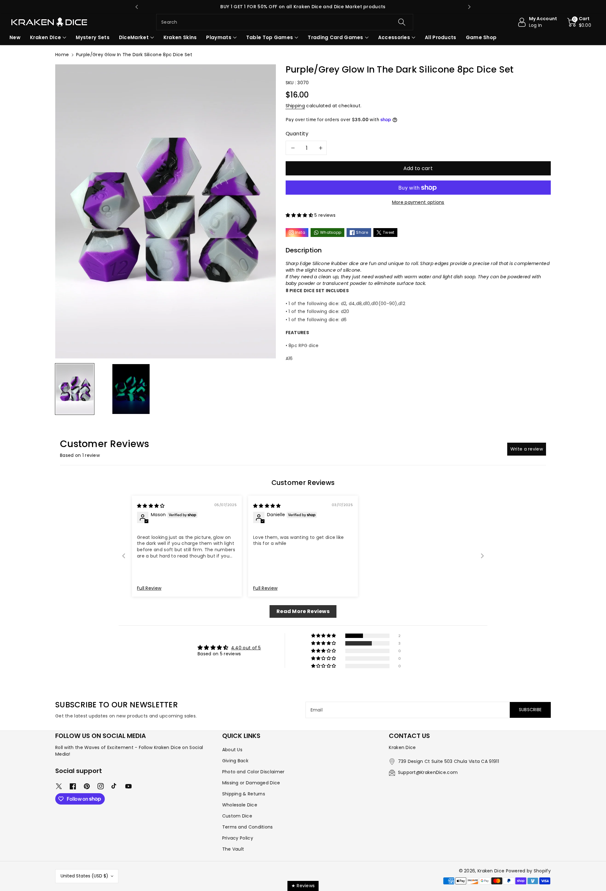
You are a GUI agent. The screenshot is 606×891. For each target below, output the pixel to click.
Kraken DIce (45, 37)
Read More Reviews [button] (303, 611)
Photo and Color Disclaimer (253, 772)
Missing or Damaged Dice (251, 783)
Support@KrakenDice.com (428, 772)
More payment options (418, 202)
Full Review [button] (149, 588)
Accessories (394, 37)
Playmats (218, 37)
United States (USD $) (84, 876)
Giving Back (235, 761)
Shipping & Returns (243, 794)
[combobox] (285, 22)
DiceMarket (134, 37)
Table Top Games (269, 37)
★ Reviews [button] (303, 885)
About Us (232, 749)
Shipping (295, 106)
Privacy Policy (237, 838)
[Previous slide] (137, 7)
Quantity (297, 133)
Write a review (526, 449)
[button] (579, 22)
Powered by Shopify (528, 871)
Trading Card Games (335, 37)
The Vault (233, 849)
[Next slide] (469, 7)
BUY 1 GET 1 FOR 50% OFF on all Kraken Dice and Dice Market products (302, 6)
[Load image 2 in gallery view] (131, 389)
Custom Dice (237, 816)
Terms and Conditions (247, 827)
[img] (151, 506)
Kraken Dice (491, 871)
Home (62, 54)
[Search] (401, 22)
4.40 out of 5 (246, 648)
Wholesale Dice (239, 805)
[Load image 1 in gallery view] (74, 389)
